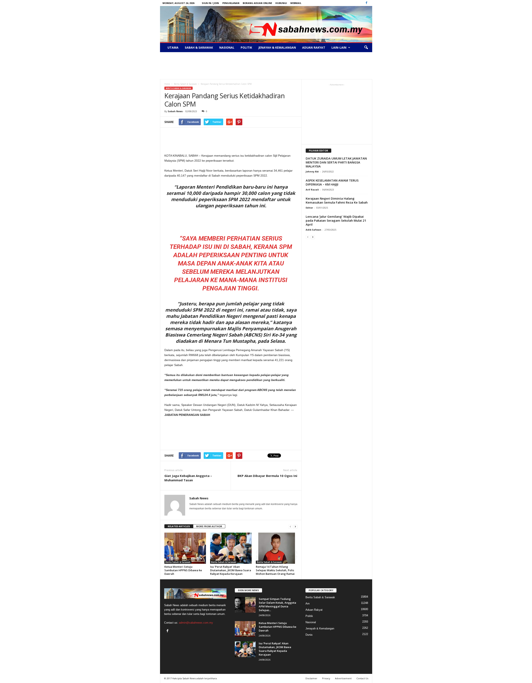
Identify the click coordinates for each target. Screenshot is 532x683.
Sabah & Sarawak (199, 47)
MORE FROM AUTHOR (209, 526)
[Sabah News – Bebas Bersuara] (266, 24)
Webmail (295, 3)
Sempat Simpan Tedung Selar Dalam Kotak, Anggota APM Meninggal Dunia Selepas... (277, 604)
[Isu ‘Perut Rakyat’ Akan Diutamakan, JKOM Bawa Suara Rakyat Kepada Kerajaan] (231, 548)
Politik (246, 47)
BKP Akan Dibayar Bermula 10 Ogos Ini (267, 476)
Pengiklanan (230, 3)
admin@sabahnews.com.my (196, 622)
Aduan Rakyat (313, 47)
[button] (366, 47)
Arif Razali (312, 189)
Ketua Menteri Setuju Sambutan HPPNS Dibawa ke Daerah (183, 570)
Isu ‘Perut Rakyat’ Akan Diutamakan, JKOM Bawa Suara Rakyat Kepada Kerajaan (230, 570)
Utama (173, 47)
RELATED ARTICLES (179, 526)
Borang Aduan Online (257, 3)
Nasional (226, 47)
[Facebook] (366, 3)
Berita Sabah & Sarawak (178, 88)
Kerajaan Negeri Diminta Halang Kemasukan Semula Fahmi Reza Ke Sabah (337, 200)
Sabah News (175, 111)
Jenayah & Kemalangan (277, 47)
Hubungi (281, 3)
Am (307, 603)
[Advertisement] (266, 65)
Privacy (326, 678)
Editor (309, 207)
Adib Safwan (313, 229)
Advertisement (343, 678)
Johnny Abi (312, 171)
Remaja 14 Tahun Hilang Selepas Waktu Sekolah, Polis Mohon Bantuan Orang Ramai (275, 570)
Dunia (308, 634)
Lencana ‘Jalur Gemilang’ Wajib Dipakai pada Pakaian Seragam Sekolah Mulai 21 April (336, 220)
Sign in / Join (210, 3)
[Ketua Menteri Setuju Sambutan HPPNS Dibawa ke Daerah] (185, 548)
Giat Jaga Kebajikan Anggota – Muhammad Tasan (188, 478)
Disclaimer (311, 678)
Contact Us (362, 678)
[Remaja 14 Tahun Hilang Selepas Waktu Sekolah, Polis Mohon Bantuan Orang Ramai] (276, 548)
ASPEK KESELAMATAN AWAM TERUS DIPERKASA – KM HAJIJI (332, 182)
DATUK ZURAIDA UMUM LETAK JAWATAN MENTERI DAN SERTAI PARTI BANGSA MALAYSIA (336, 162)
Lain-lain (338, 47)
